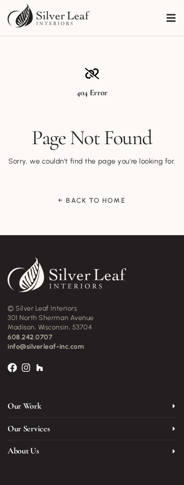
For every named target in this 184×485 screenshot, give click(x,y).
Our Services (29, 428)
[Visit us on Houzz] (40, 368)
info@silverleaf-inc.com (46, 346)
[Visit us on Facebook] (12, 368)
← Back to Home (91, 201)
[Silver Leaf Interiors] (49, 16)
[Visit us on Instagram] (26, 368)
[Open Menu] (172, 18)
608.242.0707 (30, 337)
